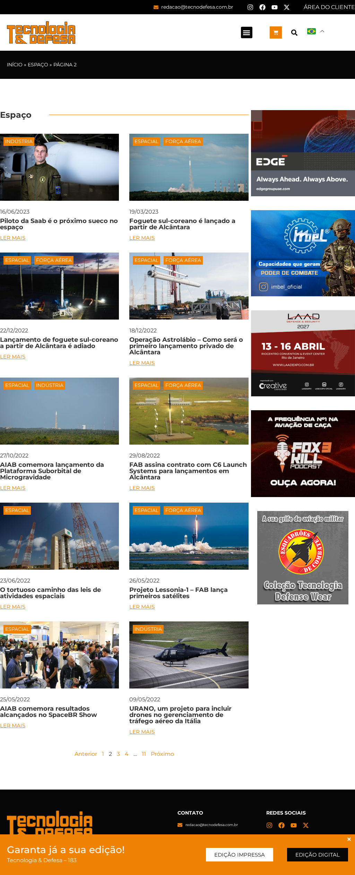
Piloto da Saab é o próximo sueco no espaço (59, 224)
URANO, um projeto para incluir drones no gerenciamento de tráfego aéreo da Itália (180, 715)
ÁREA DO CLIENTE (329, 7)
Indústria (19, 141)
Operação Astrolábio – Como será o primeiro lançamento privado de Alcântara (186, 346)
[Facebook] (262, 7)
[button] (246, 32)
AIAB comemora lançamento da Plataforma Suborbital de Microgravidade (52, 471)
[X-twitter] (287, 7)
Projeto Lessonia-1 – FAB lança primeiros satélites (178, 593)
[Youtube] (274, 7)
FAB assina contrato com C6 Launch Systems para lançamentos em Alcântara (188, 471)
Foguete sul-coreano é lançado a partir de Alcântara (182, 224)
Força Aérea (183, 141)
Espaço (38, 64)
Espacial (146, 141)
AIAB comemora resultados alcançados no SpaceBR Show (48, 712)
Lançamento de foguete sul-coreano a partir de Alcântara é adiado (59, 343)
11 (144, 754)
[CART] (276, 32)
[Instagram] (250, 7)
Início (15, 64)
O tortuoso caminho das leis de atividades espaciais (50, 593)
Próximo (162, 754)
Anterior (86, 754)
